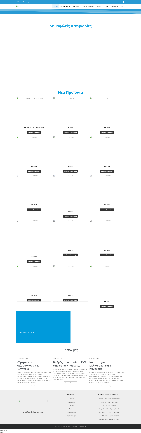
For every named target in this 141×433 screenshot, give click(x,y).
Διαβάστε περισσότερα (34, 132)
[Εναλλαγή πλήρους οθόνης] (2, 430)
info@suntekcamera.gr (23, 2)
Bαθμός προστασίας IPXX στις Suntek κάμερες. (69, 364)
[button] (2, 9)
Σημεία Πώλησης (88, 6)
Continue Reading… (34, 386)
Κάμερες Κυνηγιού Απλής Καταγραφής (109, 398)
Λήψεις (99, 6)
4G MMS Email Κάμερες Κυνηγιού (109, 412)
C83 (85, 426)
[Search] (124, 2)
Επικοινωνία (114, 6)
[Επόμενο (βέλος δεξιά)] (2, 432)
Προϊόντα (76, 6)
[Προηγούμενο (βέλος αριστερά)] (1, 432)
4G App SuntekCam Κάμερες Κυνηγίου (109, 409)
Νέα (106, 6)
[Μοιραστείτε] (4, 430)
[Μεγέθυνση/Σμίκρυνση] (1, 430)
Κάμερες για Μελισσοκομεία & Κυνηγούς (28, 365)
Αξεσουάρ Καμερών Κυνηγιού (109, 402)
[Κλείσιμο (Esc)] (6, 430)
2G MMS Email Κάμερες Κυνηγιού (109, 419)
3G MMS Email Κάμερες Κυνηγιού (109, 415)
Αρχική (55, 6)
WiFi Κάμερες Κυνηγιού (109, 405)
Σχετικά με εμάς (65, 6)
